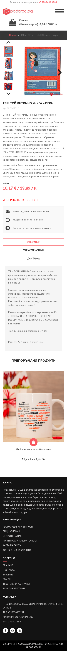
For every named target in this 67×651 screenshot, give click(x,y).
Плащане (8, 565)
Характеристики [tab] (33, 250)
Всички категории (14, 588)
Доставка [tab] (33, 258)
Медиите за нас (12, 536)
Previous (8, 40)
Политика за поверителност (20, 540)
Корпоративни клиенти (17, 549)
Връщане (8, 574)
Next (8, 91)
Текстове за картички (16, 583)
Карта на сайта (12, 545)
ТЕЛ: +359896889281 (13, 612)
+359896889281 (48, 2)
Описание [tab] (33, 242)
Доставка (9, 570)
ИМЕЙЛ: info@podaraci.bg (18, 616)
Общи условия (11, 531)
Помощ (7, 579)
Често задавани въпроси (18, 526)
